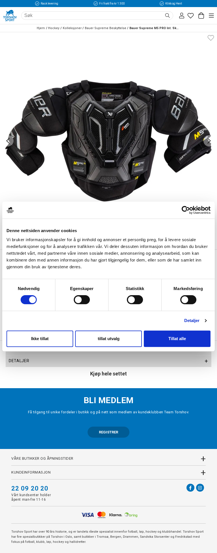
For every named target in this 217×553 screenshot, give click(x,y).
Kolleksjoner (72, 28)
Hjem (41, 28)
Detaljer (192, 320)
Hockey (53, 28)
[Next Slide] (209, 140)
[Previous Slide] (8, 140)
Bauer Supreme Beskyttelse (105, 28)
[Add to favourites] (210, 37)
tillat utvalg (109, 338)
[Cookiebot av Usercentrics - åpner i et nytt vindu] (186, 210)
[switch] (82, 299)
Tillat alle (177, 338)
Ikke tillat (40, 338)
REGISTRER (108, 432)
